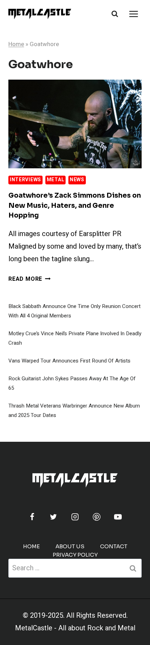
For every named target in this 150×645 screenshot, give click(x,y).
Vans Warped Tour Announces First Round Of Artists (69, 361)
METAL (56, 179)
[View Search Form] (115, 14)
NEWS (77, 179)
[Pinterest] (96, 517)
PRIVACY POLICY (75, 554)
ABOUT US (69, 546)
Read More (29, 279)
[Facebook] (32, 517)
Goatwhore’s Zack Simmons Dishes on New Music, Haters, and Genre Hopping (74, 205)
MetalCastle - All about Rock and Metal (75, 628)
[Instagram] (75, 517)
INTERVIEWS (25, 179)
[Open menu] (133, 14)
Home (16, 44)
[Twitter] (53, 517)
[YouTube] (118, 517)
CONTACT (113, 546)
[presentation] (75, 124)
